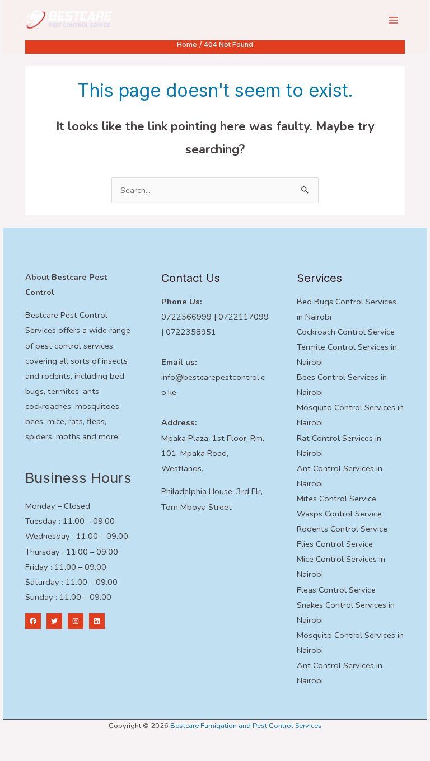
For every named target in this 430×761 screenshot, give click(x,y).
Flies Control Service (335, 543)
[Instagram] (75, 621)
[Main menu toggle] (393, 20)
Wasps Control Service (339, 513)
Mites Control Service (336, 498)
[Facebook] (33, 621)
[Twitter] (54, 621)
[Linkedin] (97, 621)
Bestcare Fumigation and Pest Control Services (246, 726)
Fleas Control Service (336, 589)
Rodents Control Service (342, 528)
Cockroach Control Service (346, 331)
